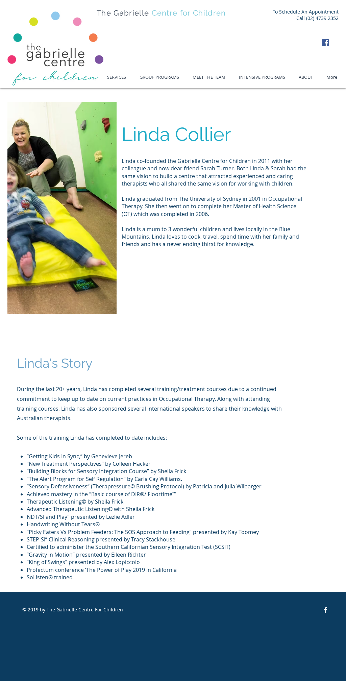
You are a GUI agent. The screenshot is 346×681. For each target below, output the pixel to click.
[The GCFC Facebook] (325, 610)
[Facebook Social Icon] (325, 42)
